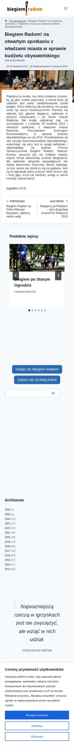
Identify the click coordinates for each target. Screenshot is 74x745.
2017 (7, 550)
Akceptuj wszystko (37, 715)
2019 (7, 541)
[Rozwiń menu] (65, 8)
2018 (7, 546)
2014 (7, 564)
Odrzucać (37, 736)
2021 (7, 532)
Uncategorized (15, 60)
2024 (7, 518)
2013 (7, 569)
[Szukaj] (53, 393)
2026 (7, 509)
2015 (7, 560)
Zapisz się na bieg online (37, 380)
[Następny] (58, 275)
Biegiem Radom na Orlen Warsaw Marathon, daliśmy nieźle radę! (18, 209)
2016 (7, 555)
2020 (7, 537)
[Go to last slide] (16, 275)
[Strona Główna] (6, 20)
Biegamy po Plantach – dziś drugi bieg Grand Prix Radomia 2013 (54, 209)
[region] (37, 704)
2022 (7, 528)
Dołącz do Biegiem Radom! (37, 369)
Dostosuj (37, 725)
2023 (7, 523)
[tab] (29, 310)
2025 (7, 514)
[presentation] (37, 258)
